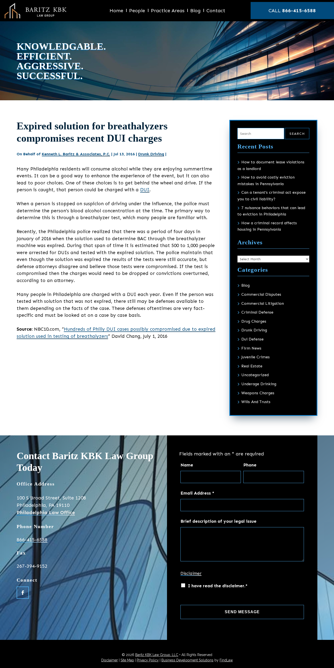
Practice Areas (167, 11)
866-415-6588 (299, 10)
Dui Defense (252, 339)
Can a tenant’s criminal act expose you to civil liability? (271, 195)
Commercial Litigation (262, 303)
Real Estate (251, 366)
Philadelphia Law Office (46, 512)
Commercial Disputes (261, 294)
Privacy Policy (148, 660)
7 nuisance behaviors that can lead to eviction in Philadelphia (271, 211)
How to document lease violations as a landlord (270, 165)
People (137, 11)
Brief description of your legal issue (218, 521)
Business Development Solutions (187, 660)
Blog (195, 11)
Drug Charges (253, 321)
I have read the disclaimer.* (217, 586)
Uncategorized (255, 375)
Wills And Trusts (255, 401)
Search (297, 134)
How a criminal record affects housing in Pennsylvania (267, 226)
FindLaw (226, 660)
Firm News (251, 348)
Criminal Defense (257, 312)
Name (186, 465)
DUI (144, 189)
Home (116, 11)
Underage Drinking (258, 384)
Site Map (127, 660)
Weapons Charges (257, 393)
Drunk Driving (151, 154)
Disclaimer (190, 573)
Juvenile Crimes (255, 357)
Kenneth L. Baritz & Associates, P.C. (76, 154)
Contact (215, 11)
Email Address (197, 493)
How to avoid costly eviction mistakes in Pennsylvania (266, 180)
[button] (328, 663)
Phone (249, 465)
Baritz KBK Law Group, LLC (156, 655)
